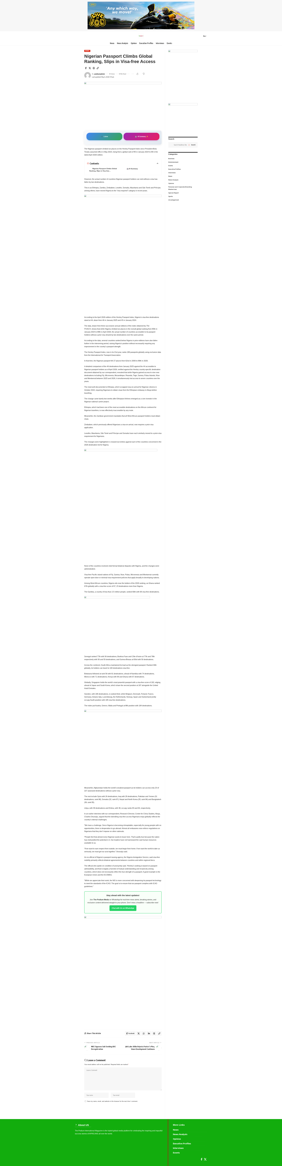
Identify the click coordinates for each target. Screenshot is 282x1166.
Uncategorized (182, 200)
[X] (205, 1159)
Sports (182, 196)
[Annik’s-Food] (117, 624)
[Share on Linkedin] (149, 1033)
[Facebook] (201, 1159)
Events (182, 166)
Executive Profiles (182, 169)
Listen (104, 136)
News (87, 50)
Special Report (182, 193)
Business (182, 158)
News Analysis (182, 180)
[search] (200, 36)
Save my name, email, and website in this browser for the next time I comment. (112, 1101)
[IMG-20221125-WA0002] (123, 747)
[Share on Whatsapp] (143, 1033)
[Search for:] (180, 145)
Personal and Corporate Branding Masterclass (182, 188)
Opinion (182, 183)
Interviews (182, 173)
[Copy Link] (97, 68)
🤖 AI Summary (132, 169)
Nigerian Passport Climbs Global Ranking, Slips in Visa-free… (103, 170)
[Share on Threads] (93, 68)
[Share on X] (89, 68)
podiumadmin (99, 74)
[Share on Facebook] (85, 68)
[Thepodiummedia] (141, 36)
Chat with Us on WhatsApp (123, 908)
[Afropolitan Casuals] (120, 505)
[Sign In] (76, 36)
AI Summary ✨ (141, 136)
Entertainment (182, 162)
